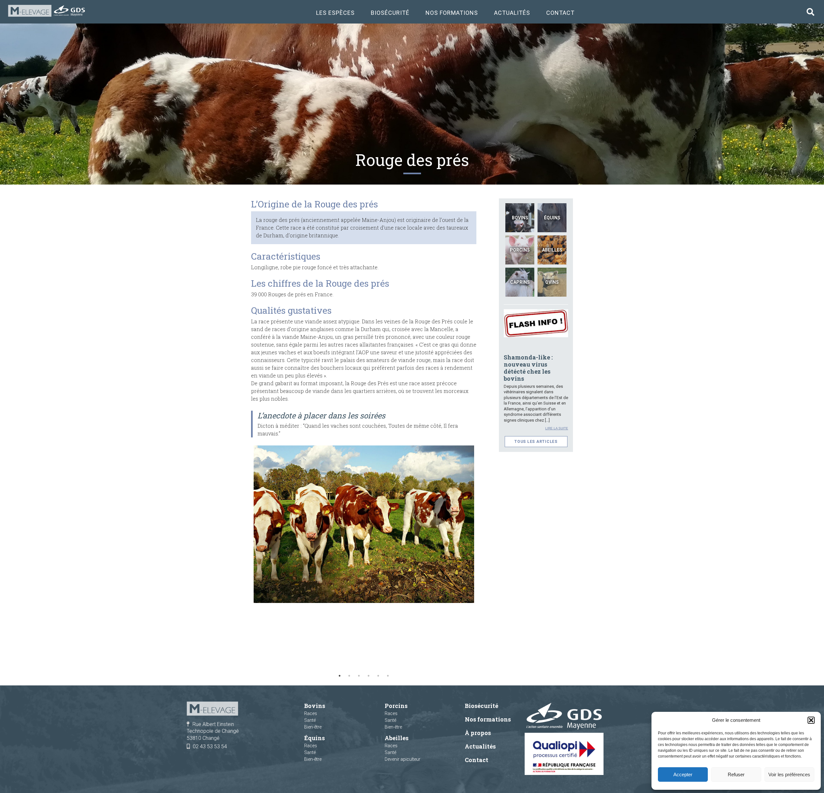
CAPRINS (520, 282)
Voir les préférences (789, 774)
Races (310, 713)
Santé (310, 720)
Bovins (314, 706)
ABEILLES (552, 250)
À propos (478, 733)
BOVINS (520, 217)
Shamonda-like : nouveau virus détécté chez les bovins (528, 367)
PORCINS (520, 250)
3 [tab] (359, 676)
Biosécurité (390, 13)
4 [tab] (368, 676)
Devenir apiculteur (402, 759)
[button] (811, 720)
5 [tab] (378, 676)
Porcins (396, 706)
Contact (560, 13)
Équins (314, 738)
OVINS (552, 282)
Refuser (736, 774)
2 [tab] (349, 676)
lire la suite (556, 428)
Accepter (682, 774)
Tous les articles (535, 441)
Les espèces (335, 13)
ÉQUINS (552, 217)
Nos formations (452, 13)
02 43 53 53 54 (210, 746)
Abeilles (396, 738)
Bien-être (313, 727)
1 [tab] (339, 676)
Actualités (512, 13)
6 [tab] (388, 676)
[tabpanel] (363, 524)
